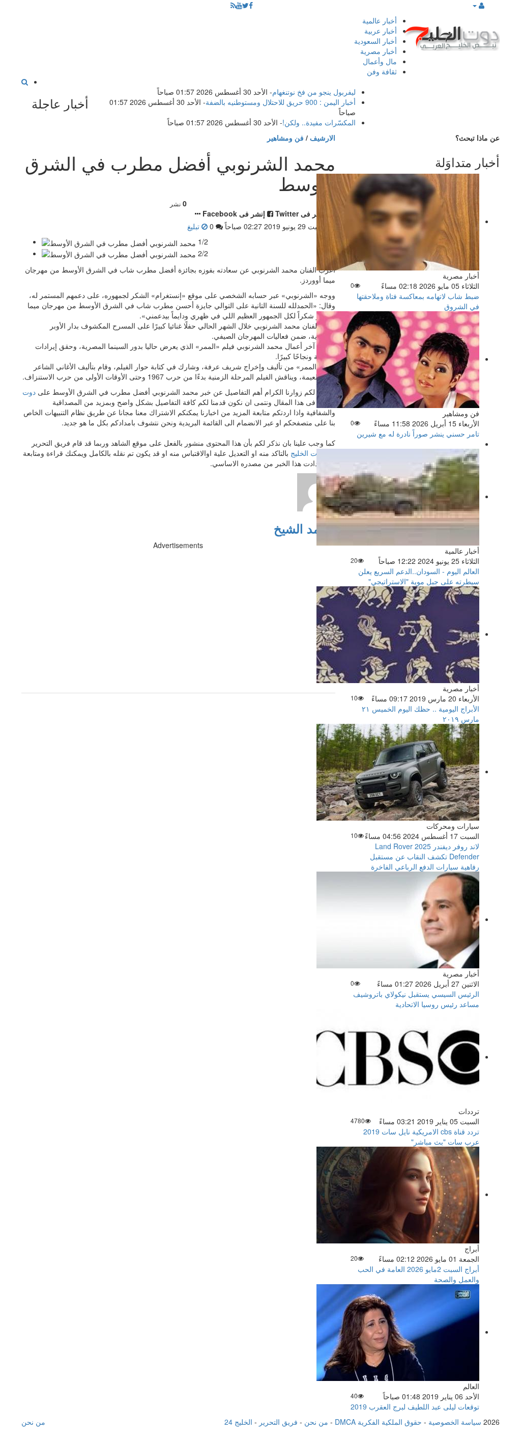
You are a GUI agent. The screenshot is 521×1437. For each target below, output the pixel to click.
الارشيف (322, 137)
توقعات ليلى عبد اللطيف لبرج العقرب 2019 (415, 1406)
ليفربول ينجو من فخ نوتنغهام (314, 92)
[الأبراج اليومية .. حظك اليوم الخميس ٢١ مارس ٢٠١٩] (397, 634)
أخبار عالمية (379, 20)
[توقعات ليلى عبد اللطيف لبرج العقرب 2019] (397, 1331)
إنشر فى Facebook (233, 213)
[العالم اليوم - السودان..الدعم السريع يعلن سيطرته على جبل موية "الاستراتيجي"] (397, 496)
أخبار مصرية (378, 51)
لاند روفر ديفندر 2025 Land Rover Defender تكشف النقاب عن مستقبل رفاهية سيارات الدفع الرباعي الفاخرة (424, 856)
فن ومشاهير (285, 137)
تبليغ (194, 226)
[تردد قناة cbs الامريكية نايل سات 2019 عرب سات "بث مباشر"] (397, 1056)
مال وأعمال (380, 61)
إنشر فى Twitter (301, 213)
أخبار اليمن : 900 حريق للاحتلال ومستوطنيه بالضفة (281, 102)
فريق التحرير (278, 1422)
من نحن (316, 1422)
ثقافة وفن (382, 71)
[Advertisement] (178, 621)
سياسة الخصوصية (454, 1422)
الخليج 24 (238, 1422)
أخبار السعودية (375, 41)
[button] (478, 5)
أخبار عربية (380, 30)
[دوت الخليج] (451, 36)
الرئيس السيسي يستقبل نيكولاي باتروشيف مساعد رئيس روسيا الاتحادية (416, 999)
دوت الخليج (307, 453)
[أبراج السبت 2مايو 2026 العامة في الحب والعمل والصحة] (397, 1194)
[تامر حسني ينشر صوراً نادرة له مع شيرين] (397, 359)
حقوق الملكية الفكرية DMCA (378, 1422)
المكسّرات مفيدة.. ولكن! (319, 122)
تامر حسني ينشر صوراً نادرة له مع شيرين (418, 433)
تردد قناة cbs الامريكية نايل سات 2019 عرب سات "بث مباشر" (421, 1136)
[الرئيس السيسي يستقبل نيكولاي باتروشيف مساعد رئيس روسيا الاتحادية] (397, 919)
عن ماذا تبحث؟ (477, 137)
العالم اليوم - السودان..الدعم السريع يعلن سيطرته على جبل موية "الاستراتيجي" (418, 576)
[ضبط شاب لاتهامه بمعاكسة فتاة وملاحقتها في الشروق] (397, 221)
